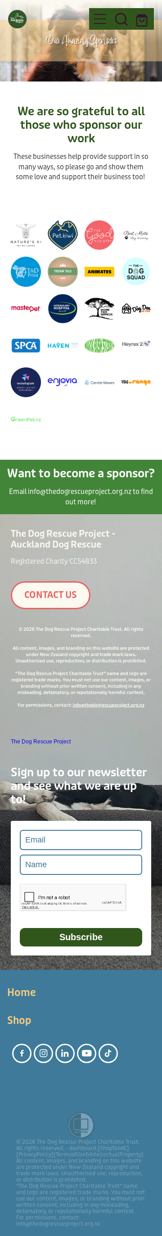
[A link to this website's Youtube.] (86, 1053)
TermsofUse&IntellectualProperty (98, 1154)
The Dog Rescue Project (41, 741)
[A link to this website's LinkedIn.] (65, 1053)
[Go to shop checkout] (143, 19)
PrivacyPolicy (34, 1154)
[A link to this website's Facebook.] (22, 1053)
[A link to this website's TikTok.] (108, 1053)
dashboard (82, 1148)
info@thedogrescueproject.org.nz (79, 492)
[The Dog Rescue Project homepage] (44, 19)
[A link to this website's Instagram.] (43, 1053)
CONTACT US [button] (50, 595)
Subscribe (81, 937)
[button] (121, 19)
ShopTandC (113, 1148)
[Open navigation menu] (100, 19)
